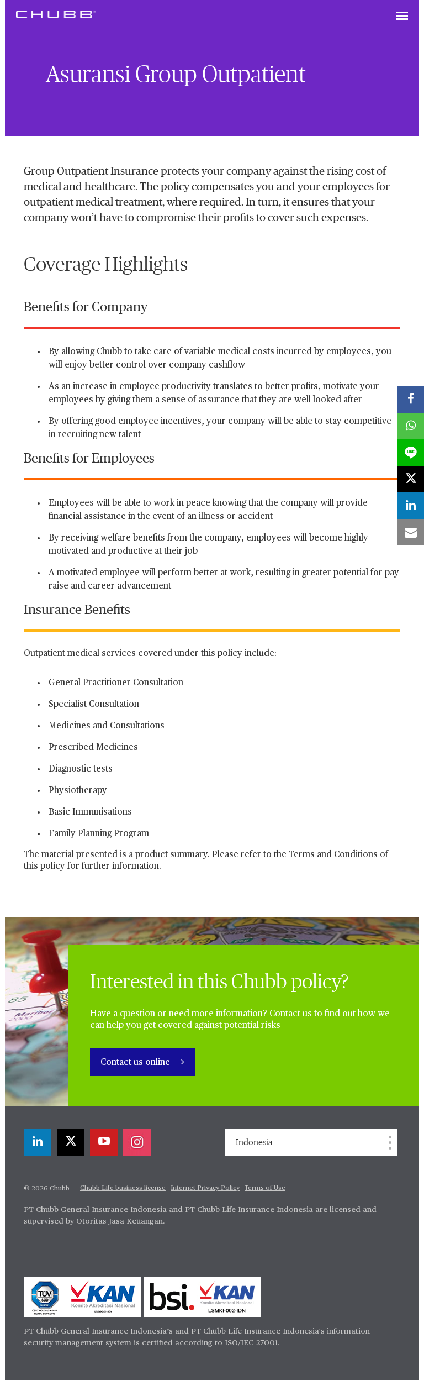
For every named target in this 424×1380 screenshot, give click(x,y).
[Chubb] (56, 14)
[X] (70, 1142)
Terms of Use (265, 1188)
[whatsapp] (411, 426)
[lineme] (411, 452)
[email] (411, 532)
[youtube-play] (104, 1142)
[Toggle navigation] (402, 16)
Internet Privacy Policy (205, 1188)
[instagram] (137, 1142)
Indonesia (254, 1142)
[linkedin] (37, 1142)
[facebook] (411, 399)
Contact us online (136, 1062)
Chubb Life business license (123, 1188)
